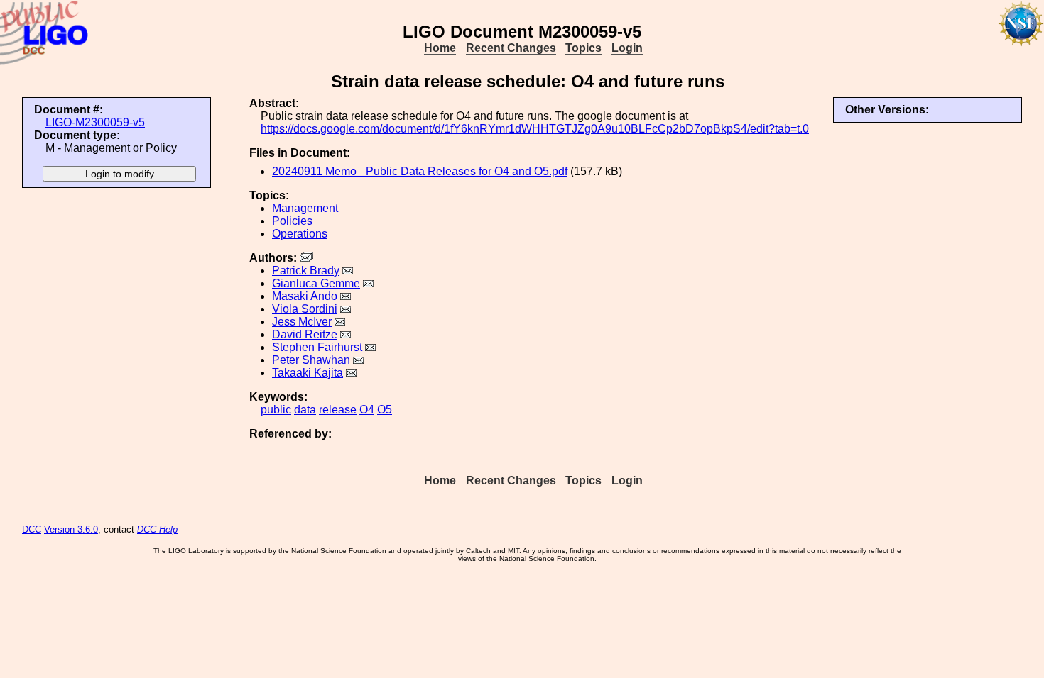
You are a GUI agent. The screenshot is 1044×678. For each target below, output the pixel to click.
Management (305, 208)
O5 (384, 410)
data (305, 410)
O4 (366, 410)
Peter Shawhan (311, 360)
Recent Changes (511, 48)
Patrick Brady (305, 271)
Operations (299, 234)
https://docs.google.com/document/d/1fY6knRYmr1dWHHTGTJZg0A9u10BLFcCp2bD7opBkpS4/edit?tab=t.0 (535, 129)
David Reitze (304, 334)
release (338, 410)
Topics (583, 48)
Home (440, 48)
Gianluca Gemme (316, 283)
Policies (292, 221)
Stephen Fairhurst (317, 347)
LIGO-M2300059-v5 (95, 122)
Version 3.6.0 (71, 529)
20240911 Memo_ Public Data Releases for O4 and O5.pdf (419, 171)
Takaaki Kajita (307, 373)
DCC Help (157, 529)
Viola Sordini (304, 309)
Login (627, 48)
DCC (31, 529)
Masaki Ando (304, 296)
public (276, 410)
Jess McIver (302, 322)
